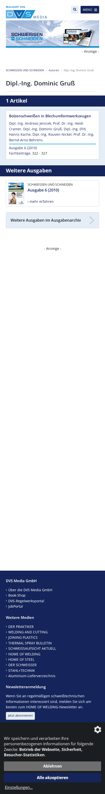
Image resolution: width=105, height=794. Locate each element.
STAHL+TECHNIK (21, 670)
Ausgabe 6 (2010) (23, 147)
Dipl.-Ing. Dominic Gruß (42, 129)
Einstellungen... (19, 787)
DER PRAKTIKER (21, 626)
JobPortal (15, 606)
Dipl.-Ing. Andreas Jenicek (30, 123)
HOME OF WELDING (24, 654)
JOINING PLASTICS (23, 637)
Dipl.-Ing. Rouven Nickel (52, 134)
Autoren (54, 70)
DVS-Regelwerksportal (26, 601)
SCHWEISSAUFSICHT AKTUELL (32, 648)
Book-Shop (17, 595)
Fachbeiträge (19, 153)
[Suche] (75, 9)
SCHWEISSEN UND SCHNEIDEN (25, 70)
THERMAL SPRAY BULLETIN (30, 643)
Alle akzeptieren (52, 777)
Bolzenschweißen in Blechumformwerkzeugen (50, 115)
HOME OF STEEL (21, 659)
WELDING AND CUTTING (28, 632)
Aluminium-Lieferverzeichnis (31, 676)
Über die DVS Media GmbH (30, 590)
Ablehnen (52, 766)
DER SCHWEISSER (22, 664)
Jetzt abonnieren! (20, 715)
